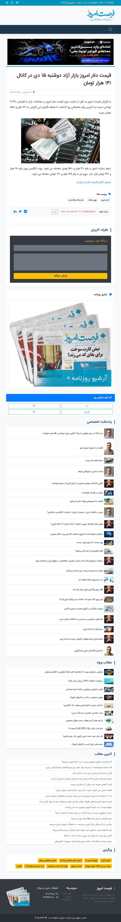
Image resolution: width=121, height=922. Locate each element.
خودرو (87, 412)
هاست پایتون (76, 866)
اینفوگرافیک (66, 899)
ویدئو (68, 896)
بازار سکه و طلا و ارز (76, 200)
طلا (34, 406)
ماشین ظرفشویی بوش (47, 860)
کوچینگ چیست (91, 860)
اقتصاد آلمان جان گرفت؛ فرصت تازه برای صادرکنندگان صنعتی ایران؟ (84, 790)
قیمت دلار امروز (54, 102)
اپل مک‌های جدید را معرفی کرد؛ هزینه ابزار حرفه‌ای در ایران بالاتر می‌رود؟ (82, 830)
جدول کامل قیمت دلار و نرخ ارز (94, 182)
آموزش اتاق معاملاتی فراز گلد (71, 860)
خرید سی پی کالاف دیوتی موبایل (97, 866)
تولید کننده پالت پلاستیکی (57, 866)
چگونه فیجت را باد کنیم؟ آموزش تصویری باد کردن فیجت (88, 807)
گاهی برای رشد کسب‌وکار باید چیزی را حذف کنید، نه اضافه (88, 836)
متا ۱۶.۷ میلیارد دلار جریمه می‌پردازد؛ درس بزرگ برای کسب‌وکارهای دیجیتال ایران (79, 796)
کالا (34, 412)
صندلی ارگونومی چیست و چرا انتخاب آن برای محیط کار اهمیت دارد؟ (83, 813)
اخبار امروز (105, 200)
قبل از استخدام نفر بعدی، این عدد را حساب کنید (92, 773)
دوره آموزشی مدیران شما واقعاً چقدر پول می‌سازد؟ (91, 818)
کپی (54, 212)
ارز (87, 406)
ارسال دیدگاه (60, 276)
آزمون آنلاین (105, 860)
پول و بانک (92, 200)
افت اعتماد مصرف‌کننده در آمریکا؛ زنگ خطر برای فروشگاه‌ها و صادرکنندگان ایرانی (79, 767)
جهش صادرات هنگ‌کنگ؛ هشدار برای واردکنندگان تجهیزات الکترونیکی (83, 841)
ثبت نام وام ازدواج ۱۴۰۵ (34, 866)
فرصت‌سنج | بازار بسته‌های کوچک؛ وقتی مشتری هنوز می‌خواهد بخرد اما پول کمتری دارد (75, 801)
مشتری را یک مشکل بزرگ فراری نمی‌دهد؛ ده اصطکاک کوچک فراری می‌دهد (80, 824)
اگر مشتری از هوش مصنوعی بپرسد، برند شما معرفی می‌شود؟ (86, 762)
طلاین (19, 866)
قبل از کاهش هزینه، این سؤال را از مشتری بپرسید (91, 784)
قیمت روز (67, 893)
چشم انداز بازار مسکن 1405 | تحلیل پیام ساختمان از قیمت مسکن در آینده (81, 779)
